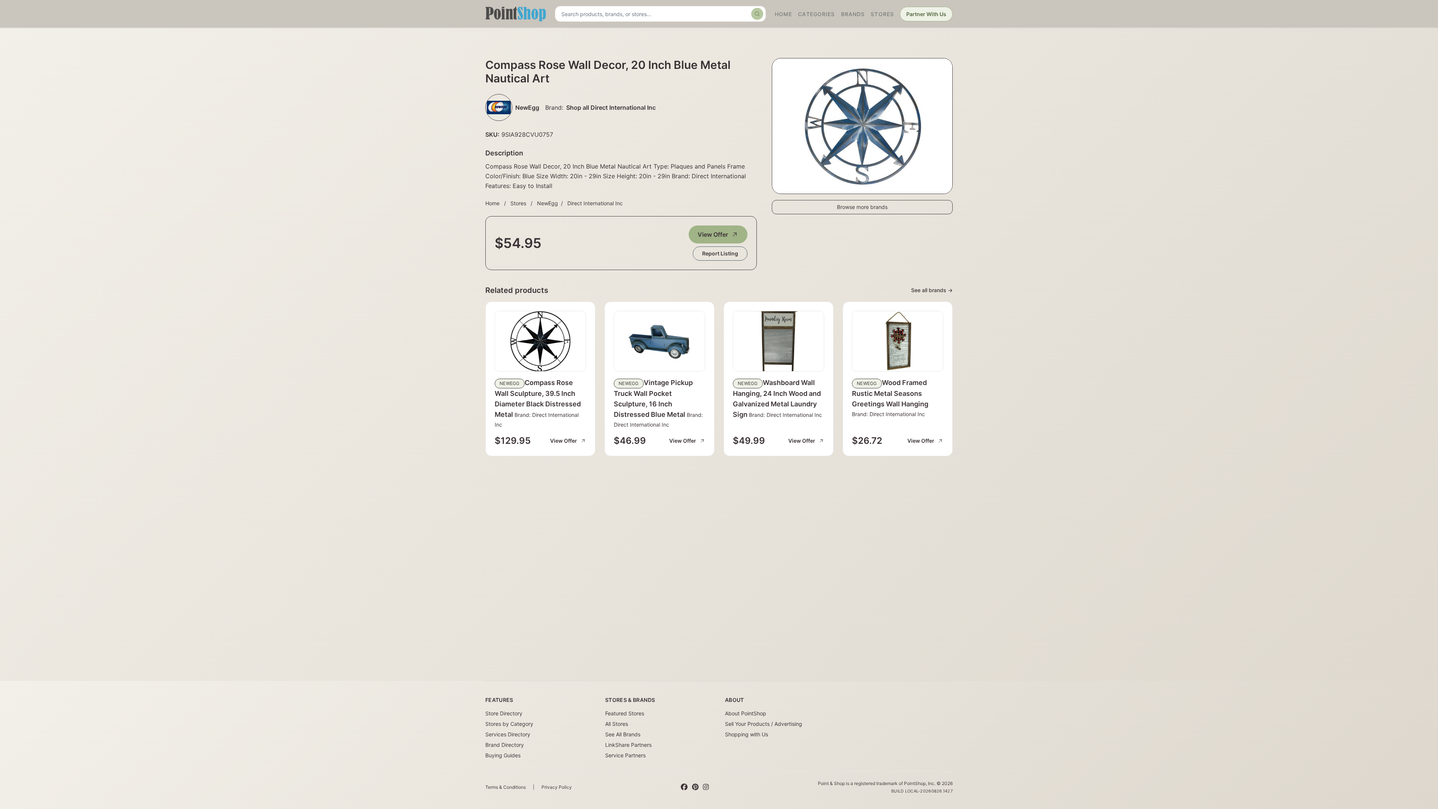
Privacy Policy (556, 787)
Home (783, 14)
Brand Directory (504, 745)
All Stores (616, 724)
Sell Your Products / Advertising (763, 724)
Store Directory (503, 713)
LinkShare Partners (628, 745)
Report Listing (720, 253)
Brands (853, 14)
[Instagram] (706, 787)
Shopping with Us (746, 734)
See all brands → (932, 290)
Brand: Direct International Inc (784, 415)
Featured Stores (624, 713)
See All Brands (622, 734)
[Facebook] (684, 787)
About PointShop (745, 713)
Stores (882, 14)
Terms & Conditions (505, 787)
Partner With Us (926, 14)
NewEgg (547, 203)
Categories (816, 14)
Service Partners (625, 755)
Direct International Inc (595, 203)
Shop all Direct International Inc (611, 107)
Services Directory (507, 734)
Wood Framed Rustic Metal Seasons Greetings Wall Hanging (890, 393)
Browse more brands (862, 207)
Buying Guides (503, 755)
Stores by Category (509, 724)
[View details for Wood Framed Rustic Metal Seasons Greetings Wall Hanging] (897, 341)
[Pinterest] (695, 787)
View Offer (713, 234)
